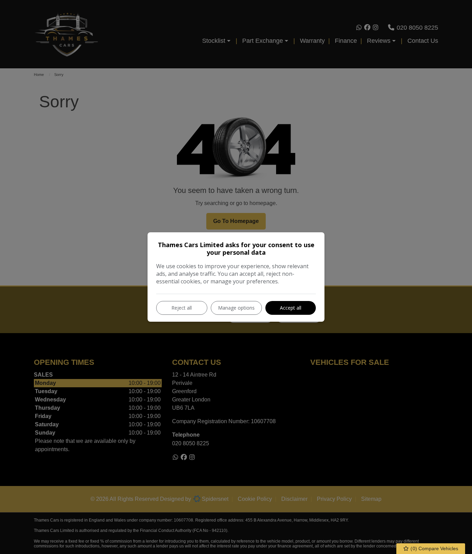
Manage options (236, 307)
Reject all (181, 307)
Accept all (290, 307)
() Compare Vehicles (433, 548)
